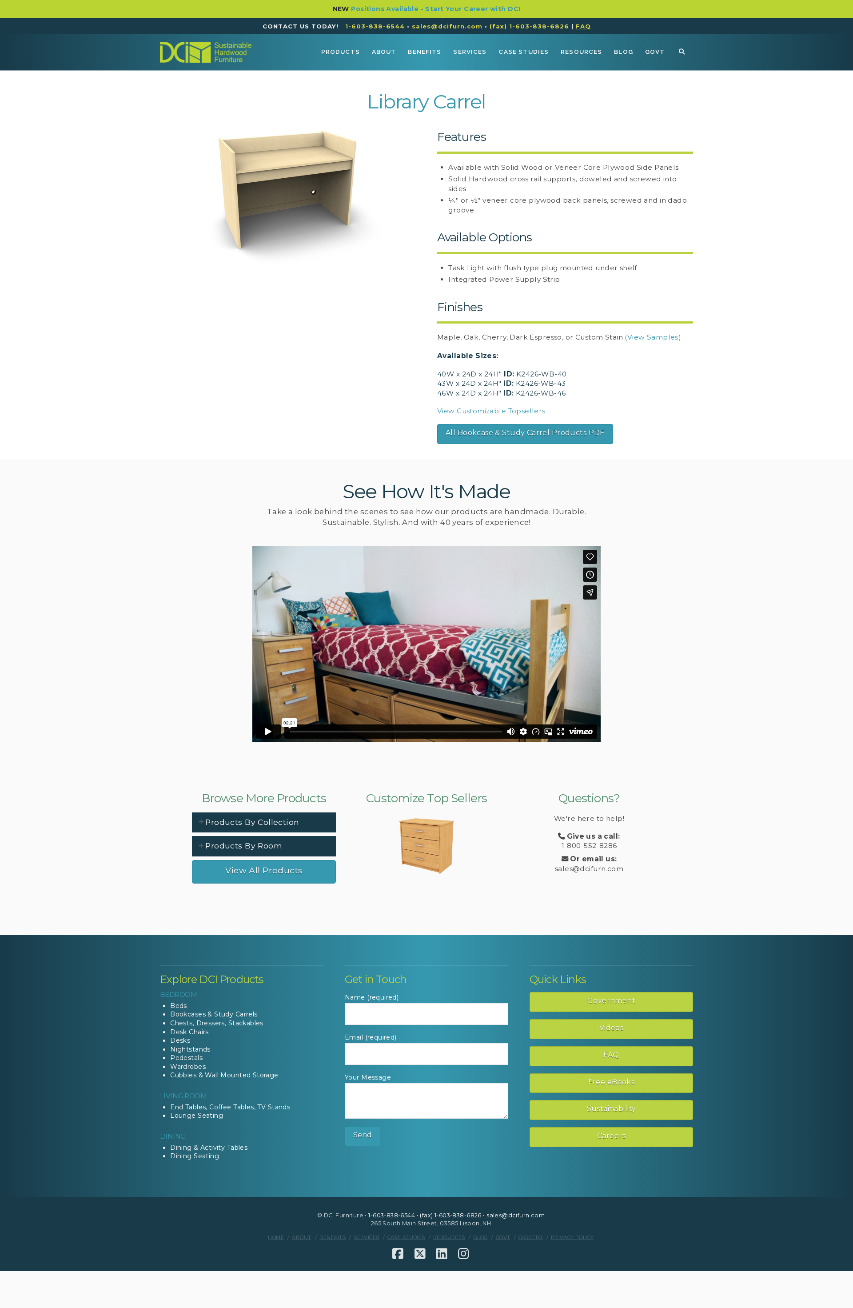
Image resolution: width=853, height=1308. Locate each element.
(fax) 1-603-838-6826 (529, 26)
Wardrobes (188, 1067)
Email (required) (371, 1037)
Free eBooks (611, 1082)
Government (611, 1000)
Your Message (368, 1077)
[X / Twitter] (420, 1254)
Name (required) (372, 997)
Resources (449, 1237)
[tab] (264, 822)
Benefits (332, 1237)
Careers (611, 1136)
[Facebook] (397, 1254)
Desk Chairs (189, 1032)
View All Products (263, 870)
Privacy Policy (572, 1237)
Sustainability (611, 1108)
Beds (178, 1006)
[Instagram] (463, 1254)
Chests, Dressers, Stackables (216, 1023)
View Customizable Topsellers (491, 411)
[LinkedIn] (441, 1254)
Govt (503, 1237)
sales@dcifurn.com (447, 26)
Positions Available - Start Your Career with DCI (435, 9)
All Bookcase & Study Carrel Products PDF (525, 432)
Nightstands (190, 1049)
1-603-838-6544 (375, 26)
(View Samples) (653, 337)
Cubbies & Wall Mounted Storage (224, 1075)
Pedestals (186, 1058)
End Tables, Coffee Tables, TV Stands (230, 1107)
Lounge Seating (196, 1116)
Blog (480, 1237)
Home (276, 1237)
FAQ (611, 1055)
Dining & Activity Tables (208, 1148)
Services (366, 1237)
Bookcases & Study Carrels (214, 1014)
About (301, 1237)
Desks (180, 1040)
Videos (611, 1028)
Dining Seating (194, 1156)
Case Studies (406, 1237)
